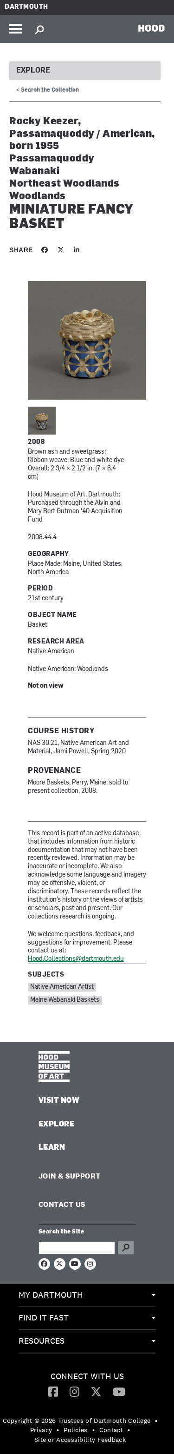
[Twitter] (96, 1391)
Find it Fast (44, 1317)
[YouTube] (119, 1391)
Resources (41, 1340)
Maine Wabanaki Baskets (64, 1000)
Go (126, 1247)
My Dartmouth (51, 1294)
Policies (75, 1430)
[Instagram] (74, 1391)
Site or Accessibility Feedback (80, 1439)
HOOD (151, 28)
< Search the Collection (47, 90)
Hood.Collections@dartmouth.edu (76, 959)
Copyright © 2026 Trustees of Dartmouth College (77, 1420)
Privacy (41, 1430)
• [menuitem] (156, 1420)
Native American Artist (62, 987)
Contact (111, 1430)
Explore (33, 70)
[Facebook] (53, 1391)
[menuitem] (87, 1295)
